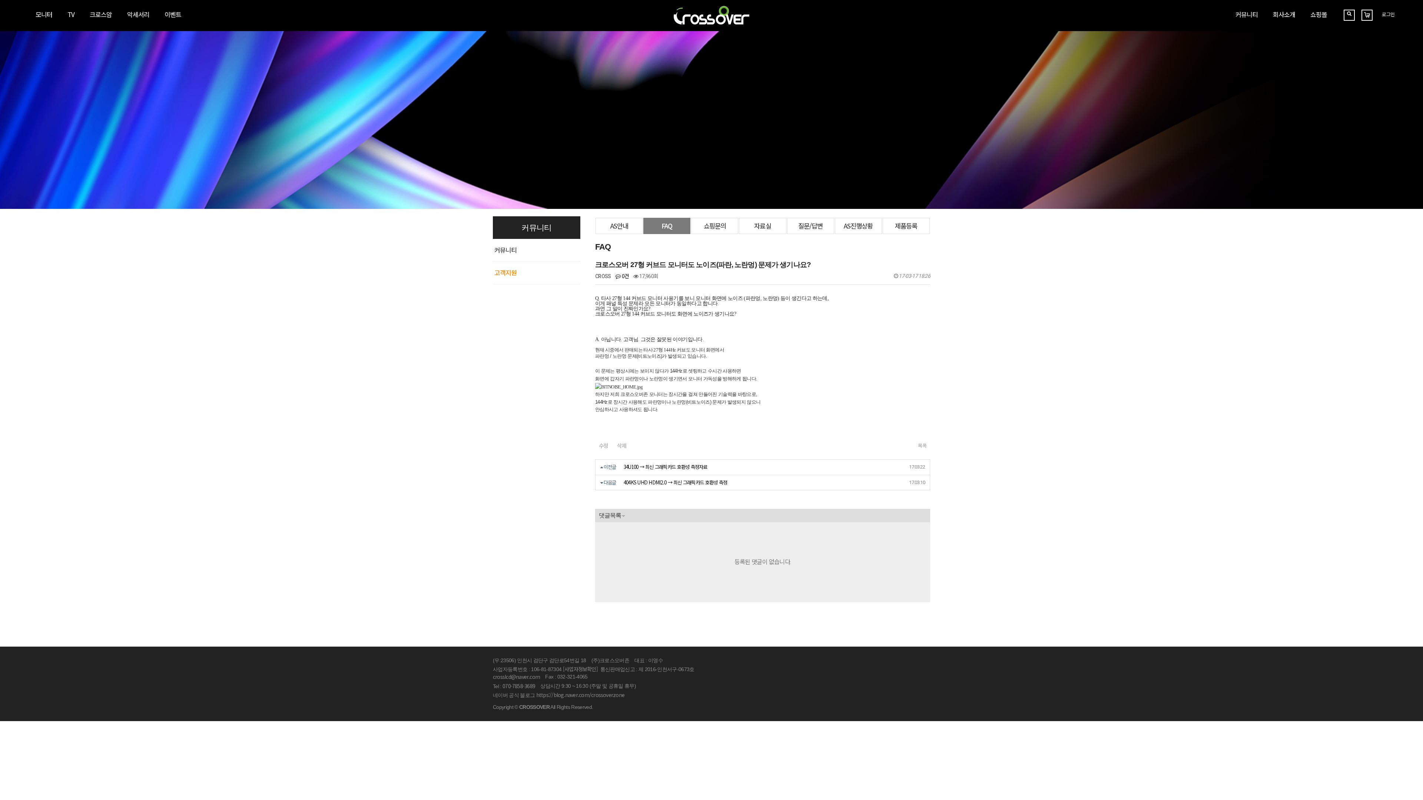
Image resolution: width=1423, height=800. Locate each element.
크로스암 (101, 14)
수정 (603, 445)
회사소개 (1284, 14)
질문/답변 (810, 225)
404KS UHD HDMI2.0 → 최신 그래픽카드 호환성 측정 (675, 482)
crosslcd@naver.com (516, 676)
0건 (624, 276)
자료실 (762, 225)
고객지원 (505, 272)
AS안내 (619, 225)
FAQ (666, 225)
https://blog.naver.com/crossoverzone (580, 695)
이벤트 (173, 14)
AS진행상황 (858, 225)
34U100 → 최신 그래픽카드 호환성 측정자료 (665, 466)
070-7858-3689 (518, 686)
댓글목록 (610, 515)
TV (70, 14)
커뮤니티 (1246, 14)
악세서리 (138, 14)
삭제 (621, 445)
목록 (922, 445)
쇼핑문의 (715, 225)
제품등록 (906, 225)
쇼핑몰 (1318, 14)
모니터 (44, 14)
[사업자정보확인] (580, 669)
